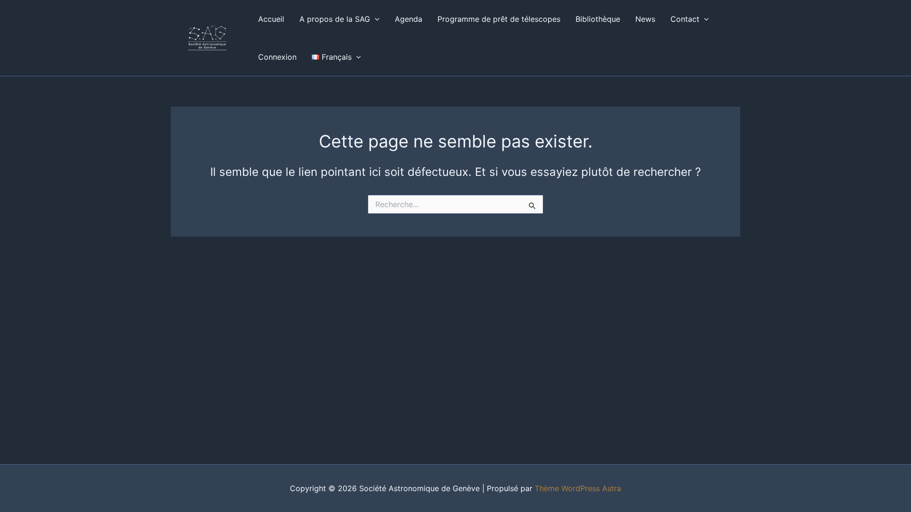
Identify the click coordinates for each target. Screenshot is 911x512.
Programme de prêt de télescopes (498, 19)
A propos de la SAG (334, 19)
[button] (375, 19)
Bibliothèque (598, 19)
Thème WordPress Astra (578, 488)
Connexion (277, 57)
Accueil (271, 19)
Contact (684, 19)
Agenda (408, 19)
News (645, 19)
